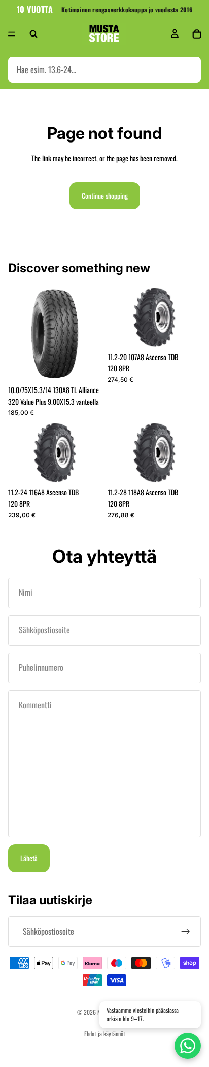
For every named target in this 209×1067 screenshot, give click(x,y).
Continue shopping (105, 195)
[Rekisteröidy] (185, 931)
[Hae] (33, 34)
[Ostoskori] (197, 34)
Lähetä (29, 857)
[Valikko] (11, 34)
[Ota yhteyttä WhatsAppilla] (188, 1046)
